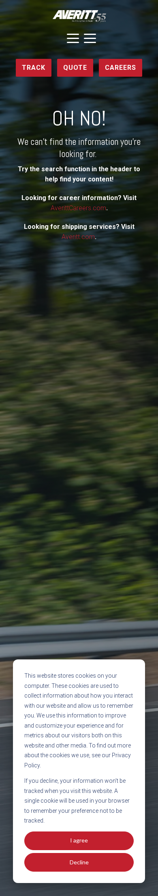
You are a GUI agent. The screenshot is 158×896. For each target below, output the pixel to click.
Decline (79, 862)
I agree (79, 840)
